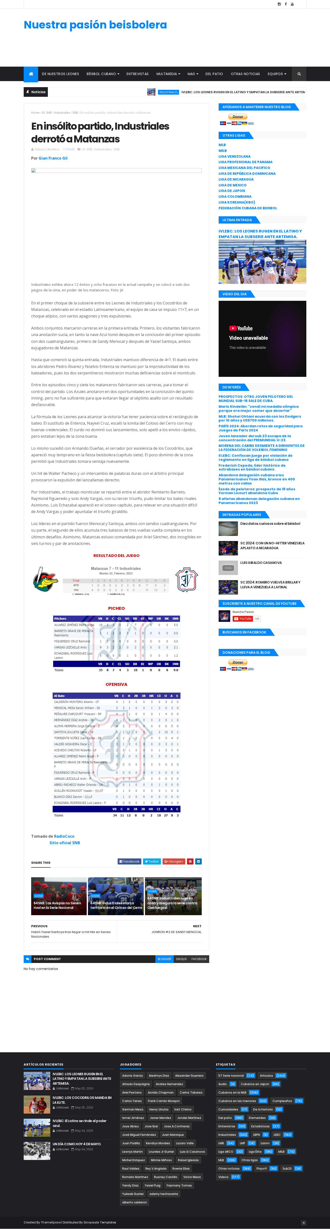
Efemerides (257, 1118)
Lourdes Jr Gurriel (161, 1152)
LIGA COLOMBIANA (235, 196)
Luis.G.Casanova (192, 1152)
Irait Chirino (183, 1109)
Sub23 (287, 1168)
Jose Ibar (151, 1126)
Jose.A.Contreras (177, 1126)
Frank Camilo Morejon (164, 1101)
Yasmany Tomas (179, 1185)
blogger (164, 959)
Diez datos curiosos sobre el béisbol (270, 523)
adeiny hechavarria (164, 1194)
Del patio (214, 73)
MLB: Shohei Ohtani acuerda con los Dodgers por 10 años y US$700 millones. (260, 418)
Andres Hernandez (169, 1084)
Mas (191, 73)
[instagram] (279, 4)
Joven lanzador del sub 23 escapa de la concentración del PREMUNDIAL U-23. (255, 438)
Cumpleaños (282, 1101)
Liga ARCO (225, 1152)
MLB (222, 144)
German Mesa (132, 1109)
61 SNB (47, 113)
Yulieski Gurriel (132, 1194)
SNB (75, 113)
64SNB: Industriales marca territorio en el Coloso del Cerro (116, 905)
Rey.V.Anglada (155, 1168)
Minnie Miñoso (161, 1160)
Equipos (275, 73)
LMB (221, 1143)
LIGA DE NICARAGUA (236, 179)
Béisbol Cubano (101, 73)
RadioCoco (64, 836)
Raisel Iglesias (188, 1160)
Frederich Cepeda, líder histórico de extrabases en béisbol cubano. (252, 467)
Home (35, 113)
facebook (199, 959)
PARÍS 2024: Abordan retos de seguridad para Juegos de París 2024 (260, 428)
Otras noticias (245, 73)
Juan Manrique (173, 1135)
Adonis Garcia (132, 1076)
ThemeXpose (51, 1222)
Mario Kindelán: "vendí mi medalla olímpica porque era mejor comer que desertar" (259, 408)
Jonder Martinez (189, 1118)
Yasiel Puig (152, 1185)
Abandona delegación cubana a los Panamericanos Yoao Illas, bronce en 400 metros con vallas (257, 479)
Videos (223, 1177)
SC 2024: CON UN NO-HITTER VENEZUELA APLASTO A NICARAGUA (272, 545)
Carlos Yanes (132, 1101)
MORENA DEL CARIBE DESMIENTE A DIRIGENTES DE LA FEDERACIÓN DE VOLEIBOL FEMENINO (262, 447)
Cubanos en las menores (237, 1101)
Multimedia (167, 73)
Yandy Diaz (130, 1185)
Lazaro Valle (185, 1143)
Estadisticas (260, 1126)
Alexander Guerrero (189, 1076)
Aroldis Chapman (161, 1092)
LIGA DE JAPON (232, 190)
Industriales (147, 92)
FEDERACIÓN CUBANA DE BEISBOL (248, 208)
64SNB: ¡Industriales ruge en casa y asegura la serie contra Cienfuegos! (172, 903)
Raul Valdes (130, 1168)
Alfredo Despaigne (136, 1084)
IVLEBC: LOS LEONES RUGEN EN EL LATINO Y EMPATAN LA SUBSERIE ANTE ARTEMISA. (225, 92)
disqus (181, 959)
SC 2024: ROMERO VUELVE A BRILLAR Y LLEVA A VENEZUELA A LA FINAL (270, 585)
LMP (242, 1143)
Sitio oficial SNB (65, 842)
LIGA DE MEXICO (233, 185)
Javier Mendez (160, 1118)
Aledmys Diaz (159, 1076)
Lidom (265, 1143)
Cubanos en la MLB (232, 1092)
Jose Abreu (130, 1126)
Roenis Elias (181, 1168)
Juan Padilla (131, 1143)
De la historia (263, 1109)
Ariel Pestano (132, 1092)
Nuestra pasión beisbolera (95, 24)
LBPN (256, 1135)
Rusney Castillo (165, 1177)
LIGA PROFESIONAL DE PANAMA (246, 162)
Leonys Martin (132, 1152)
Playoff (262, 1168)
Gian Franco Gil (53, 158)
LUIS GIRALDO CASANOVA (261, 562)
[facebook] (285, 4)
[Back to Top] (303, 1223)
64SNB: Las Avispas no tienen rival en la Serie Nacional (57, 905)
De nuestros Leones (60, 73)
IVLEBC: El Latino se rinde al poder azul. (79, 1123)
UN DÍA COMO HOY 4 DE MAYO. (77, 1144)
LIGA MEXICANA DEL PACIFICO (244, 167)
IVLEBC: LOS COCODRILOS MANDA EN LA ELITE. (82, 1100)
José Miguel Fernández (139, 1135)
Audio (222, 1084)
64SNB (39, 896)
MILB (223, 150)
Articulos (266, 1076)
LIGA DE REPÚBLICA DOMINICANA (247, 173)
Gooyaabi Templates (100, 1222)
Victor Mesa (192, 1177)
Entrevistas (138, 73)
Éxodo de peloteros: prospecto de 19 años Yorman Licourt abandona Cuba (257, 491)
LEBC (277, 1135)
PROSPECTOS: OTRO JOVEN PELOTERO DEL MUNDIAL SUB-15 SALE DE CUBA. (256, 398)
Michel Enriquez (133, 1160)
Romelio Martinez (135, 1177)
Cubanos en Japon (255, 1084)
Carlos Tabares (191, 1092)
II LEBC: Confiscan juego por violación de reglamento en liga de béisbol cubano (256, 457)
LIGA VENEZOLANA (235, 156)
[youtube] (292, 4)
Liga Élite (255, 1152)
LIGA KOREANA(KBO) (237, 202)
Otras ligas (250, 1160)
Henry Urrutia (158, 1109)
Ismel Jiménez (133, 1118)
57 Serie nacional (231, 1076)
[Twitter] (298, 4)
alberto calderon (134, 1202)
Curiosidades (228, 1109)
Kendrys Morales (158, 1143)
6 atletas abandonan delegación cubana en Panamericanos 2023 (259, 500)
